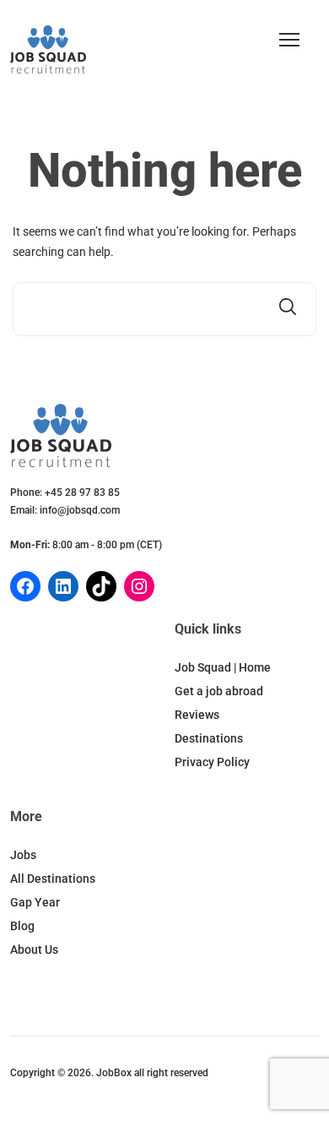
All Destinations (52, 878)
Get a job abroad (219, 691)
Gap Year (35, 902)
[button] (289, 39)
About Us (34, 949)
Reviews (197, 714)
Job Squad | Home (223, 667)
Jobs (23, 855)
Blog (22, 926)
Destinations (209, 738)
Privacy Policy (212, 762)
